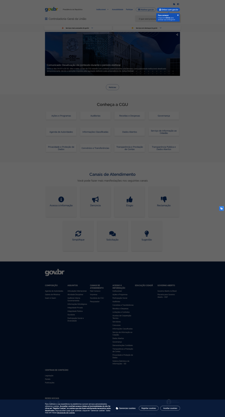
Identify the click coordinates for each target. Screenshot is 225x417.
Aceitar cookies (170, 408)
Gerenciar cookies (127, 408)
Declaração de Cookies (66, 412)
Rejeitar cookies (148, 408)
